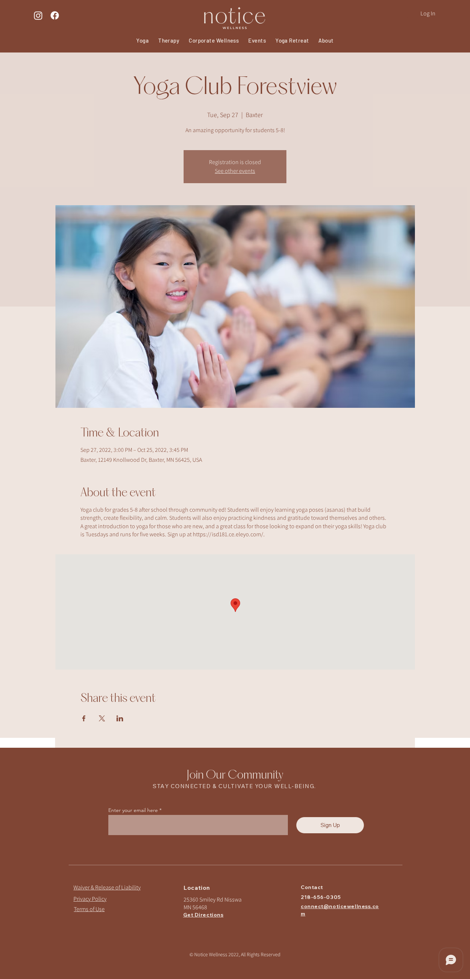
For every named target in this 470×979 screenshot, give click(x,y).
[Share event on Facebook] (83, 718)
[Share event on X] (101, 718)
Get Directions (203, 914)
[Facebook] (54, 15)
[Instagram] (38, 15)
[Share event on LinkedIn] (119, 718)
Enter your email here (133, 810)
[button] (257, 40)
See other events (235, 171)
